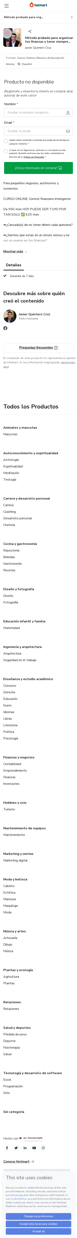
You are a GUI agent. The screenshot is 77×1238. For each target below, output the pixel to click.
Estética (9, 892)
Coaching (9, 511)
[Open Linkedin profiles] (25, 1148)
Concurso (9, 685)
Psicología (10, 738)
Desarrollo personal (17, 518)
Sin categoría (13, 1112)
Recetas (9, 570)
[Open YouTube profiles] (34, 1148)
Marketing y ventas (18, 854)
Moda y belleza (15, 879)
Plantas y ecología (18, 970)
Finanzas (9, 777)
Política (8, 732)
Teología (9, 479)
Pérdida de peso (15, 1034)
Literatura (10, 725)
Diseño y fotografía (18, 589)
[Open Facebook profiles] (7, 1148)
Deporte (9, 1041)
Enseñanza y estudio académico (28, 679)
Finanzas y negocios (18, 757)
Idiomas (8, 712)
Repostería (11, 550)
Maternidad (11, 628)
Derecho (9, 692)
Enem (7, 705)
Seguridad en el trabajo (20, 660)
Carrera (8, 505)
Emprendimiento (15, 770)
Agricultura (11, 976)
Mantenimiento (14, 835)
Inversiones (11, 784)
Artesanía (10, 938)
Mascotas (10, 434)
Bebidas (9, 557)
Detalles (13, 265)
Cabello (9, 886)
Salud (7, 1054)
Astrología (11, 460)
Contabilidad (12, 764)
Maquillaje (10, 906)
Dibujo (7, 944)
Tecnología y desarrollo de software (32, 1073)
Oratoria (9, 525)
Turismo (9, 809)
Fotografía (10, 602)
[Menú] (6, 5)
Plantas (9, 983)
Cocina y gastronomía (20, 544)
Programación (13, 1086)
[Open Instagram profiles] (43, 1148)
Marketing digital (15, 860)
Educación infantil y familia (24, 621)
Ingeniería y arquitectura (22, 647)
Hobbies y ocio (14, 802)
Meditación (11, 473)
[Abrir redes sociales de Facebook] (5, 329)
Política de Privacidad (34, 157)
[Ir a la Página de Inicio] (38, 4)
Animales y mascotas (20, 427)
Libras (7, 718)
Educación (10, 699)
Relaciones (12, 1002)
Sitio (6, 1093)
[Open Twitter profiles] (16, 1148)
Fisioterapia (11, 1047)
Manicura (9, 899)
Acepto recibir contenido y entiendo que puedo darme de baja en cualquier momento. (39, 142)
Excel (7, 1079)
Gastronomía (12, 563)
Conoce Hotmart (16, 1161)
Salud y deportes (17, 1028)
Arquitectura (12, 653)
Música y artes (14, 931)
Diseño (8, 596)
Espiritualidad (13, 466)
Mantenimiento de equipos (24, 828)
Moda (7, 912)
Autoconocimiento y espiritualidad (30, 453)
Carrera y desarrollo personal (26, 498)
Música (8, 951)
